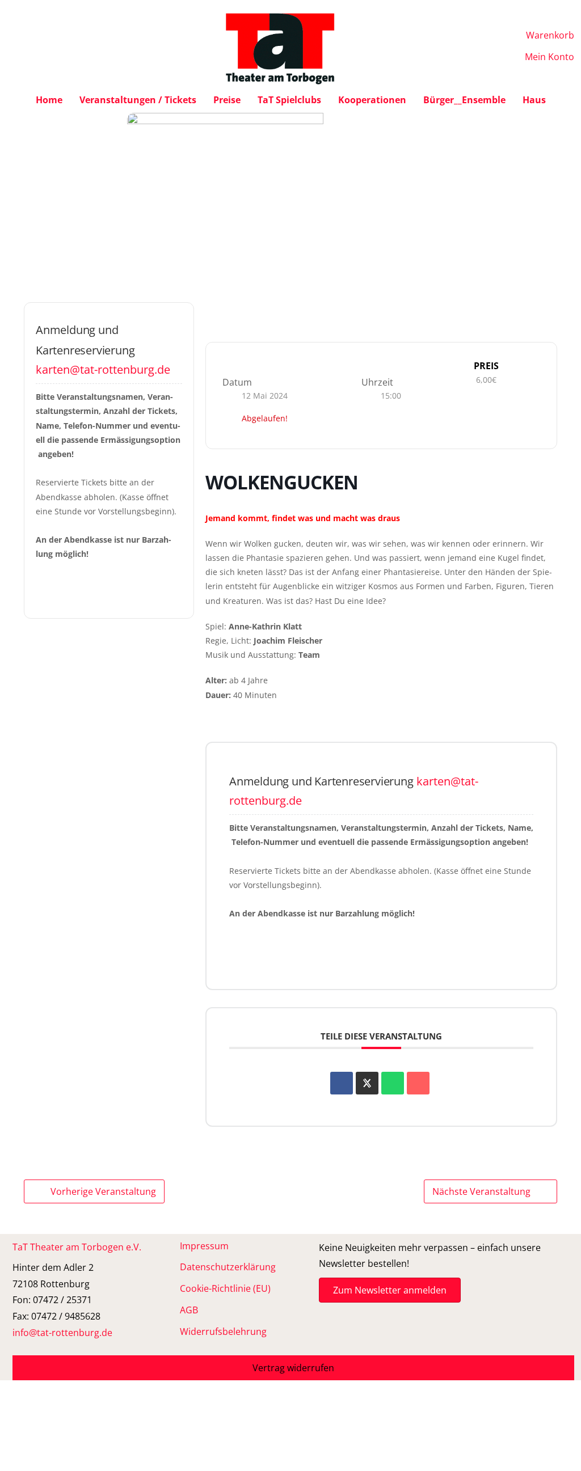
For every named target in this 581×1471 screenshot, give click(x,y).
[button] (293, 1367)
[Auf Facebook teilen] (341, 1083)
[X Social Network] (367, 1083)
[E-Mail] (418, 1083)
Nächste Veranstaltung (481, 1191)
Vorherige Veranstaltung (103, 1191)
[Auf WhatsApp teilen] (392, 1083)
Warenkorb (550, 35)
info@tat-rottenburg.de (62, 1332)
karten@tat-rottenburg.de (103, 369)
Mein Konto (549, 56)
